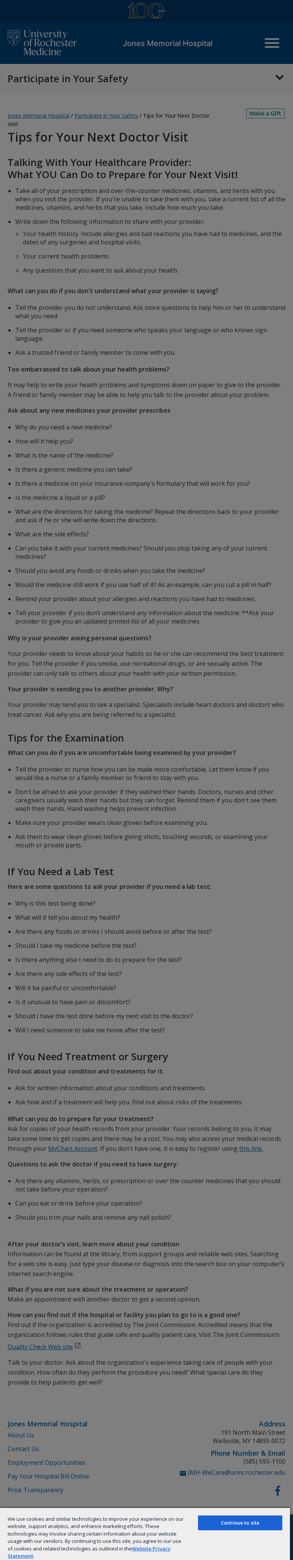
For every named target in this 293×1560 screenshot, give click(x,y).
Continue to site (240, 1522)
